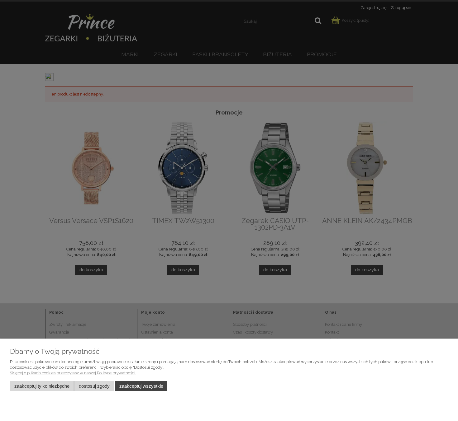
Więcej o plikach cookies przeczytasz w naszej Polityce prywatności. (73, 373)
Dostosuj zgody (94, 386)
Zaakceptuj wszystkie (141, 386)
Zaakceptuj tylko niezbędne (41, 386)
